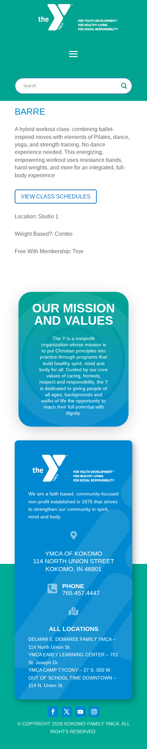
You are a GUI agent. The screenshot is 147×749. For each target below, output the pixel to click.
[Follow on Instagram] (94, 711)
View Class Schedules (56, 196)
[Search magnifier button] (124, 86)
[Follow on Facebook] (53, 711)
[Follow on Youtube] (80, 711)
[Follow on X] (66, 711)
